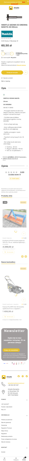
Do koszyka (10, 252)
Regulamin (21, 353)
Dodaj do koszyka (12, 72)
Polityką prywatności (21, 357)
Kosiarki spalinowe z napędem (10, 304)
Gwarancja (4, 425)
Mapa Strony (4, 430)
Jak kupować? (5, 404)
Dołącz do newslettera (11, 350)
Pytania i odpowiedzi (6, 406)
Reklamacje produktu (6, 436)
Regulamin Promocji (14, 6)
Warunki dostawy (5, 442)
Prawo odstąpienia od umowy (9, 439)
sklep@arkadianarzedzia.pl (16, 383)
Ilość (2, 50)
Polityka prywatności (6, 419)
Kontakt (3, 452)
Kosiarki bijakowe (7, 238)
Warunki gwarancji (6, 422)
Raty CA (3, 409)
